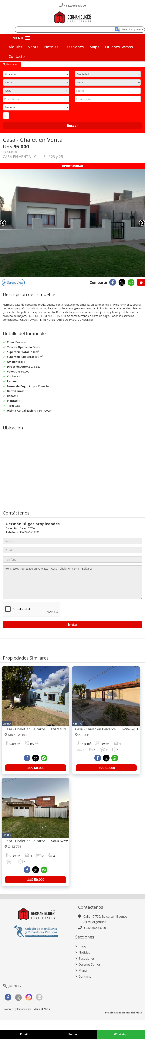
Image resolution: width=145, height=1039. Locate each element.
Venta (33, 46)
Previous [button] (3, 223)
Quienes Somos (119, 46)
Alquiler (15, 46)
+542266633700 (75, 5)
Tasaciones (74, 46)
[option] (72, 223)
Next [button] (142, 223)
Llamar (72, 1034)
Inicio (82, 946)
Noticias (51, 46)
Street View (14, 282)
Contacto (17, 56)
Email (24, 1034)
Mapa (94, 46)
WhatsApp (121, 1034)
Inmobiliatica (24, 1009)
